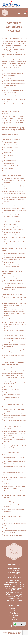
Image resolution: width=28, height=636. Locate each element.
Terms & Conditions (13, 615)
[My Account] (19, 13)
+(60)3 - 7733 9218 (14, 590)
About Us (13, 608)
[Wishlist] (22, 13)
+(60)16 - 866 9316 (16, 577)
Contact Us (14, 619)
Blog (14, 617)
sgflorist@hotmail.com (15, 576)
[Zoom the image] (14, 543)
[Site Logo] (5, 12)
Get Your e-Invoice (13, 622)
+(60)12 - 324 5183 (16, 588)
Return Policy (14, 611)
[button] (15, 12)
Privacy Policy (14, 613)
